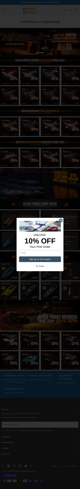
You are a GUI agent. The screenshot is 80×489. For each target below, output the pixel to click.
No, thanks (40, 266)
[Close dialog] (61, 220)
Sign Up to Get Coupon (40, 259)
